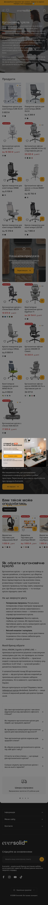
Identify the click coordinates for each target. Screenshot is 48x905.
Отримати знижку (12, 456)
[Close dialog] (45, 439)
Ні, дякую (5, 462)
